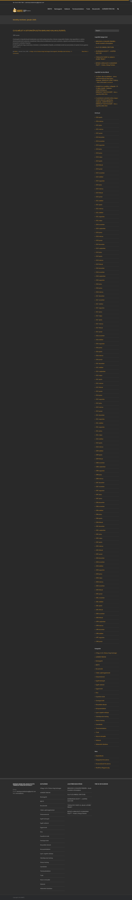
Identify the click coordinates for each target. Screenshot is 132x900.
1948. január (99, 641)
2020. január (99, 240)
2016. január (99, 359)
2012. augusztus (100, 419)
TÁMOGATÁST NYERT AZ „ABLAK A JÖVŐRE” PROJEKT (79, 806)
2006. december (100, 502)
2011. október (99, 423)
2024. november (100, 141)
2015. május (99, 375)
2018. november (100, 272)
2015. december (100, 363)
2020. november (100, 224)
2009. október (99, 451)
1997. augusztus (100, 637)
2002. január (99, 594)
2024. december (100, 137)
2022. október (99, 201)
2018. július (99, 284)
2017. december (100, 296)
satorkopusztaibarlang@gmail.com (34, 2)
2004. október (99, 566)
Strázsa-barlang (100, 720)
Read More (84, 51)
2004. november (100, 562)
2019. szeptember (100, 248)
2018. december (100, 268)
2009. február (99, 459)
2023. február (99, 193)
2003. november (100, 586)
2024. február (99, 165)
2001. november (100, 598)
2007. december (100, 482)
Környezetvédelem (101, 708)
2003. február (99, 590)
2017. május (99, 316)
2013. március (99, 407)
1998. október (99, 633)
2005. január (99, 554)
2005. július (99, 534)
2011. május (99, 435)
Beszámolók (96, 9)
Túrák (88, 9)
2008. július (99, 475)
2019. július (99, 252)
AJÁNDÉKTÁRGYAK (108, 9)
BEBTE (50, 9)
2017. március (99, 324)
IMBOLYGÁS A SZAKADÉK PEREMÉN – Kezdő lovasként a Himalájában (79, 789)
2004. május (99, 578)
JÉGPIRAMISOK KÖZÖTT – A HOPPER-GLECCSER (77, 800)
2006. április (99, 518)
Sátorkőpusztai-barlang (64, 51)
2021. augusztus (100, 216)
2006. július (99, 514)
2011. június (99, 431)
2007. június (99, 498)
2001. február (99, 610)
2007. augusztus (100, 490)
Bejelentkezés (99, 756)
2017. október (99, 304)
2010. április (99, 443)
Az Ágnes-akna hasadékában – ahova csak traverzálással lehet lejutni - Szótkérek (106, 78)
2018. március (99, 292)
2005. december (100, 526)
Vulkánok (67, 9)
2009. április (99, 455)
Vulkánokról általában (102, 744)
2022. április (99, 205)
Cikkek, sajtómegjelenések (103, 673)
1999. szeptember (100, 621)
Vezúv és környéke (101, 736)
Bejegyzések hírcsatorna (102, 760)
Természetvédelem (78, 9)
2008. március (99, 478)
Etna (97, 693)
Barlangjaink (58, 9)
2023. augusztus (100, 181)
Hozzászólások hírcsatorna (103, 764)
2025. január (99, 133)
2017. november (100, 300)
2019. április (99, 256)
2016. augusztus (100, 343)
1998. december (100, 629)
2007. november (100, 486)
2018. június (99, 288)
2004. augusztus (100, 570)
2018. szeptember (100, 276)
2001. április (99, 606)
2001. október (99, 602)
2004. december (100, 558)
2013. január (99, 411)
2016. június (99, 347)
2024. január (99, 169)
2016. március (99, 355)
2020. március (99, 236)
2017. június (99, 312)
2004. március (99, 582)
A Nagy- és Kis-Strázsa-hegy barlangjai (40, 51)
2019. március (99, 260)
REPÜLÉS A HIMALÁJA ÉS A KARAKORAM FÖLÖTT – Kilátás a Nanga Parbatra (78, 812)
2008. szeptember (100, 467)
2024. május (99, 157)
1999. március (99, 625)
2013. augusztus (100, 399)
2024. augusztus (100, 145)
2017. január (99, 332)
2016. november (100, 336)
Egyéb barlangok (100, 681)
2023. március (99, 189)
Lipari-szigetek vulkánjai (102, 712)
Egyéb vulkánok (100, 685)
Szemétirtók (99, 724)
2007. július (99, 494)
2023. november (100, 173)
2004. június (99, 574)
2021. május (99, 220)
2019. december (100, 244)
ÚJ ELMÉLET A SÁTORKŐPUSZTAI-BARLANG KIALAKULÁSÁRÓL (39, 31)
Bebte (15, 51)
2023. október (99, 177)
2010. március (99, 447)
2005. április (99, 542)
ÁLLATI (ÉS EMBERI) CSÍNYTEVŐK (105, 47)
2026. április (99, 117)
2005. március (99, 546)
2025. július (99, 125)
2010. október (99, 439)
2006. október (99, 510)
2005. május (99, 538)
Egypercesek (99, 689)
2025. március (99, 129)
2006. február (99, 522)
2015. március (99, 383)
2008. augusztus (100, 471)
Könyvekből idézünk (101, 704)
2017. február (99, 328)
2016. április (99, 351)
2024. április (99, 161)
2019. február (99, 264)
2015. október (99, 367)
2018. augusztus (100, 280)
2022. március (99, 208)
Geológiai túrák (100, 700)
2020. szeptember (100, 228)
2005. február (99, 550)
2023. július (99, 185)
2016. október (99, 340)
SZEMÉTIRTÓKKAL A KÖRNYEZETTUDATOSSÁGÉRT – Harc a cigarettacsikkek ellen (106, 92)
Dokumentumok (100, 677)
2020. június (99, 232)
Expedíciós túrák (100, 696)
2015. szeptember (100, 371)
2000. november (100, 613)
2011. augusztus (100, 427)
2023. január (99, 197)
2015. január (99, 391)
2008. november (100, 463)
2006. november (100, 506)
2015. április (99, 379)
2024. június (99, 153)
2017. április (99, 320)
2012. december (100, 415)
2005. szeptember (100, 530)
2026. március (99, 121)
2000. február (99, 617)
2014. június (99, 395)
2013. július (99, 403)
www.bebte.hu (19, 793)
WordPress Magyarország (102, 768)
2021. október (99, 212)
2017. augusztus (100, 308)
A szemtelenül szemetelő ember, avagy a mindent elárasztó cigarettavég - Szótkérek (107, 100)
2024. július (99, 149)
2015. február (99, 387)
